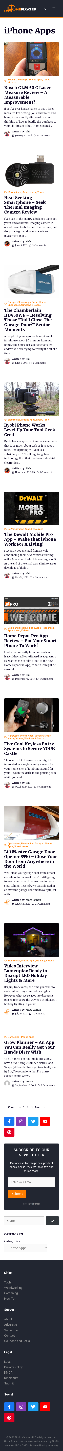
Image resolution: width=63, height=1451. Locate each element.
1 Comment (46, 472)
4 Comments (40, 577)
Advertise (10, 1324)
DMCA (8, 1372)
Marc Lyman (33, 899)
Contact (9, 1335)
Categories (12, 1241)
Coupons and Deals (17, 1341)
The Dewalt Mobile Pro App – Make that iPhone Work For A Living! (30, 539)
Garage (12, 302)
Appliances (14, 843)
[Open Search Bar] (44, 8)
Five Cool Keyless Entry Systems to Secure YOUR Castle (29, 748)
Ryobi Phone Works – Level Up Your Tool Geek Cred (29, 430)
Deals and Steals (17, 628)
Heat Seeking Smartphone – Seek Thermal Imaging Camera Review (25, 205)
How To (9, 1298)
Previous (12, 1107)
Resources (37, 529)
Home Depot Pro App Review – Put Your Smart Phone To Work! (30, 640)
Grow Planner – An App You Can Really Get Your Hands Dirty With (29, 1047)
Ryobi (39, 419)
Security (38, 735)
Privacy (36, 1204)
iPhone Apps (35, 79)
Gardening (13, 1037)
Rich (28, 241)
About (8, 1319)
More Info (27, 1204)
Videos (12, 82)
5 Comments (46, 679)
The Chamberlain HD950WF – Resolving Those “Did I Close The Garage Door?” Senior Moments (28, 320)
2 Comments (48, 1085)
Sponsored (14, 305)
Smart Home (29, 192)
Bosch (11, 79)
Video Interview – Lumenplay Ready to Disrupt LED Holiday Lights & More (25, 973)
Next (40, 1107)
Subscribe (11, 1330)
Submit (17, 1194)
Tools (46, 79)
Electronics (14, 419)
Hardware (13, 735)
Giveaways (22, 79)
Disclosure (11, 1378)
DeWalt (11, 529)
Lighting (40, 960)
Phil (28, 131)
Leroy (29, 1081)
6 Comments (40, 362)
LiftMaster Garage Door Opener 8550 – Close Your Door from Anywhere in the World (30, 859)
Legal (7, 1361)
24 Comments (42, 903)
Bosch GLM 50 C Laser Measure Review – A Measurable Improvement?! (27, 95)
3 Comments (44, 135)
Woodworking (13, 1287)
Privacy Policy (13, 1367)
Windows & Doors (31, 305)
